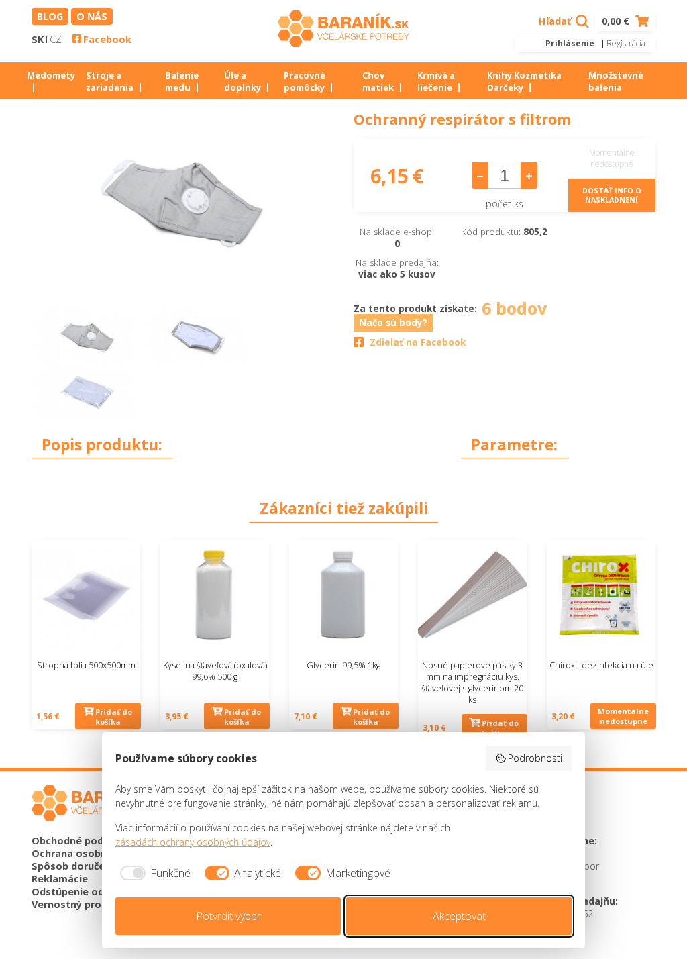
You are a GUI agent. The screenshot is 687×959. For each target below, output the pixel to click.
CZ (56, 39)
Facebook (107, 39)
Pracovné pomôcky (304, 81)
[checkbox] (153, 873)
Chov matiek (378, 81)
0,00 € (617, 21)
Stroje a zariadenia (110, 81)
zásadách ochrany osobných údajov (192, 842)
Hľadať (556, 21)
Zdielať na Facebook (418, 342)
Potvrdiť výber (228, 916)
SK (38, 39)
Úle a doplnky (242, 81)
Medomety (51, 75)
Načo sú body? (393, 323)
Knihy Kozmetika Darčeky (524, 81)
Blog (50, 16)
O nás (91, 16)
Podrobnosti (535, 758)
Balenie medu (182, 81)
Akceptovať (459, 916)
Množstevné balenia (615, 81)
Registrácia (625, 43)
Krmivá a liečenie (436, 81)
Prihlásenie (569, 43)
